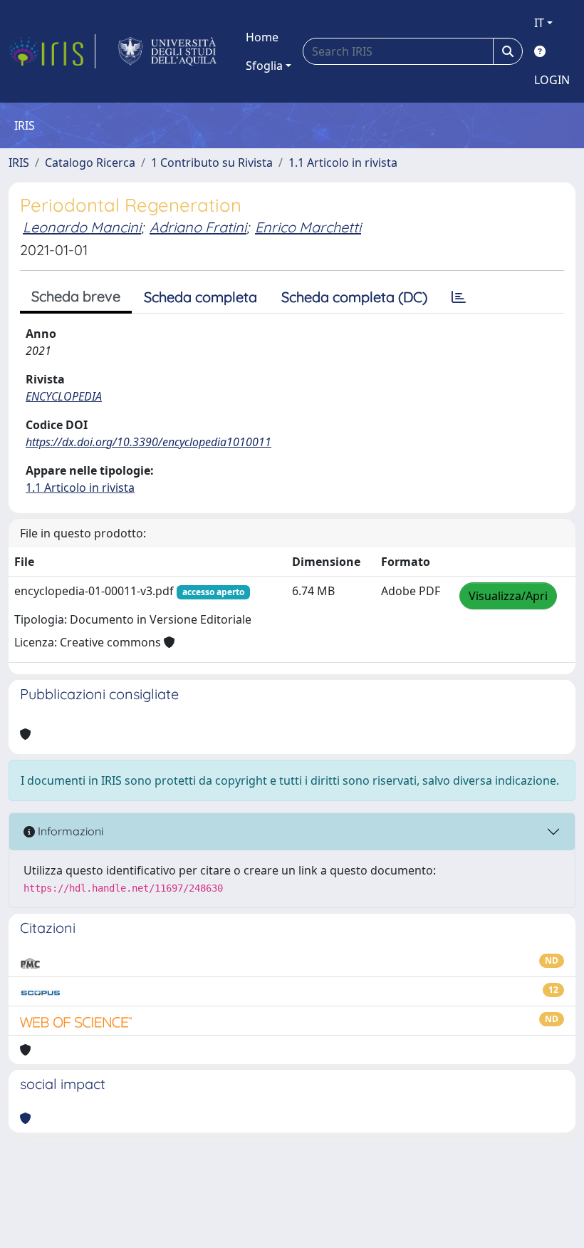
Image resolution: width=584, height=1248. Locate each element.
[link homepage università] (168, 51)
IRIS (19, 162)
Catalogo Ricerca (90, 162)
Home (262, 37)
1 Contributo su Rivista (212, 162)
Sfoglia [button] (264, 65)
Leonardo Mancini (82, 227)
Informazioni (69, 831)
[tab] (458, 297)
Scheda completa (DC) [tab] (354, 297)
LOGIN (552, 80)
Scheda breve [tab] (75, 296)
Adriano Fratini (198, 227)
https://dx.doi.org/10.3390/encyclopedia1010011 (148, 442)
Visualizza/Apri (508, 596)
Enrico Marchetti (308, 227)
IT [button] (539, 23)
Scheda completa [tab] (200, 297)
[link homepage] (52, 51)
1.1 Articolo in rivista (342, 162)
